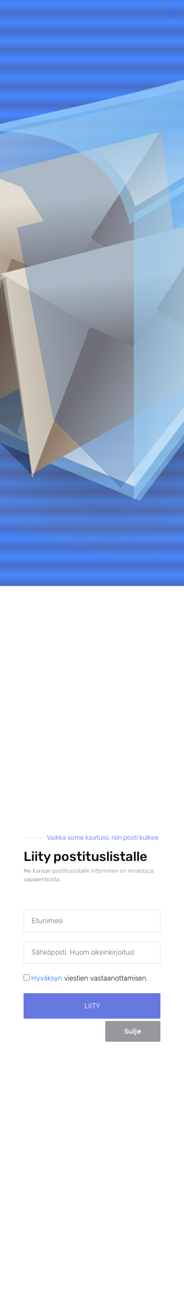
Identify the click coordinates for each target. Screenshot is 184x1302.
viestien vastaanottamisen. (89, 978)
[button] (171, 12)
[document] (92, 651)
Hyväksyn (46, 978)
